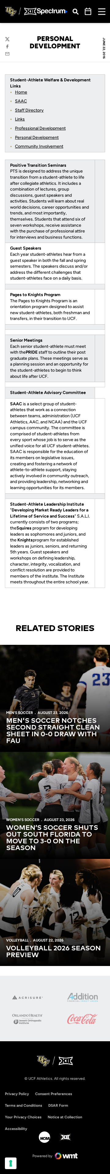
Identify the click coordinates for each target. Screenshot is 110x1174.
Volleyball (17, 940)
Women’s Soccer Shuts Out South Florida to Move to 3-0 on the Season (52, 838)
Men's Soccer (19, 713)
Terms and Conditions (23, 1105)
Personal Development (37, 137)
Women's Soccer (22, 820)
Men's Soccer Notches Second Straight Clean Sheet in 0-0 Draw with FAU (53, 731)
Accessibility (16, 1128)
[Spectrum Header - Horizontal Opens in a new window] (52, 11)
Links (20, 119)
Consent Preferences (53, 1094)
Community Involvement (39, 146)
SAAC (21, 101)
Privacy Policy (17, 1094)
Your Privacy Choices (23, 1117)
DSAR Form (58, 1105)
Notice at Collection (65, 1117)
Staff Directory (29, 110)
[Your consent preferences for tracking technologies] (10, 1163)
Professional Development (40, 128)
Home (21, 92)
